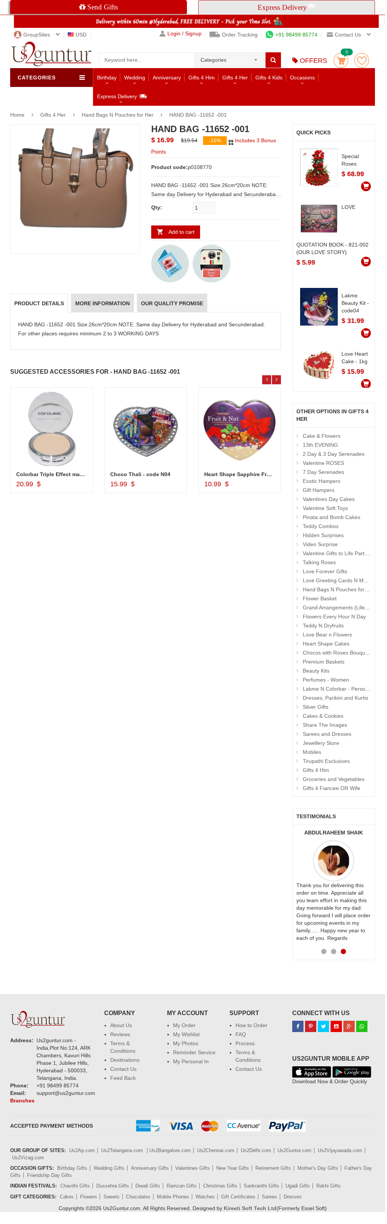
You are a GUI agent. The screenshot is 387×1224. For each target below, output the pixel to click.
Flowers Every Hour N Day (334, 617)
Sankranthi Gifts (261, 1186)
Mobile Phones (173, 1197)
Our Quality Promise (172, 303)
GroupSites (36, 35)
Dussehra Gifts (112, 1186)
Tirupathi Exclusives (326, 761)
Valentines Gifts (192, 1168)
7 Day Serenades (323, 472)
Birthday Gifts (72, 1168)
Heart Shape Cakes (326, 644)
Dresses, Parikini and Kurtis (335, 698)
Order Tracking (240, 35)
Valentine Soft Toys (325, 508)
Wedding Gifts (109, 1168)
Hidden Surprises (323, 535)
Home (17, 115)
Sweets (111, 1197)
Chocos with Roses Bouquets (337, 653)
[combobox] (230, 57)
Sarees (269, 1197)
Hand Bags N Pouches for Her (117, 115)
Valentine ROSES (323, 463)
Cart (341, 60)
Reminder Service (194, 1052)
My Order (184, 1025)
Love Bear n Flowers (327, 635)
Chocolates (138, 1197)
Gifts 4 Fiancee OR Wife (331, 788)
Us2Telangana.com (122, 1150)
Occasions (302, 78)
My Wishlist (186, 1034)
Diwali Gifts (147, 1186)
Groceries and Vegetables (333, 779)
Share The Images (325, 725)
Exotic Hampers (321, 481)
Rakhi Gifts (328, 1186)
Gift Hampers (318, 490)
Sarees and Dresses (327, 734)
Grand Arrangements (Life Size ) (341, 607)
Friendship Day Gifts (49, 1175)
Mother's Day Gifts (317, 1168)
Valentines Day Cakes (329, 499)
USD (81, 35)
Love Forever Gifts (325, 571)
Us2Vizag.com (28, 1157)
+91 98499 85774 (296, 35)
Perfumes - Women (326, 680)
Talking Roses (319, 562)
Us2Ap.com (82, 1150)
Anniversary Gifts (150, 1168)
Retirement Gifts (273, 1168)
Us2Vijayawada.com (340, 1150)
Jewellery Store (321, 743)
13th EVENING (320, 445)
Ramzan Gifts (182, 1186)
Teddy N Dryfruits (323, 626)
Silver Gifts (315, 707)
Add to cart (181, 232)
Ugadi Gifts (297, 1186)
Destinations (125, 1060)
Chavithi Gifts (75, 1186)
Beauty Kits (316, 671)
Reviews (120, 1034)
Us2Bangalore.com (170, 1150)
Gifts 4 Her (235, 78)
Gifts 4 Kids (268, 78)
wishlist (361, 60)
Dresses (293, 1197)
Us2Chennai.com (215, 1150)
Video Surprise (320, 544)
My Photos (185, 1043)
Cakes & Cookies (323, 716)
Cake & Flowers (321, 436)
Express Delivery (117, 96)
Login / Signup (184, 34)
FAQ (240, 1034)
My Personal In (191, 1061)
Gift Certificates (238, 1197)
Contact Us (123, 1069)
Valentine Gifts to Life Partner (337, 553)
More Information (102, 303)
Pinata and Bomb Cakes (331, 517)
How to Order (251, 1025)
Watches (205, 1197)
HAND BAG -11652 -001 (198, 115)
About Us (121, 1025)
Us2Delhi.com (256, 1150)
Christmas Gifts (220, 1186)
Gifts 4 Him (201, 78)
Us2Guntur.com (294, 1150)
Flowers (88, 1197)
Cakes (67, 1197)
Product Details (39, 303)
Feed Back (123, 1078)
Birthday (107, 78)
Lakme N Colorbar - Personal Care (344, 689)
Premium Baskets (324, 662)
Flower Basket (320, 598)
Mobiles (312, 752)
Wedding (134, 78)
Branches (22, 1101)
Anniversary (167, 78)
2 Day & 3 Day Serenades (333, 454)
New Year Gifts (232, 1168)
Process (245, 1043)
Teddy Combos (320, 526)
